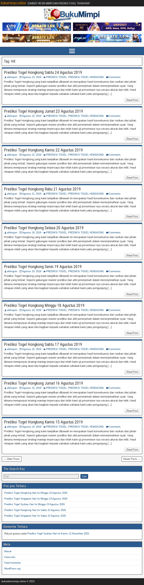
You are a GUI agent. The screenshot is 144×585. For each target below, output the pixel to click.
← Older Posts (12, 459)
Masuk (8, 551)
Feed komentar (12, 562)
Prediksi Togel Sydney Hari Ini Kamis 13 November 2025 (58, 533)
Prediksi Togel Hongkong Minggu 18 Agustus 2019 (44, 305)
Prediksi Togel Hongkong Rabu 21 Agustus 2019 (42, 189)
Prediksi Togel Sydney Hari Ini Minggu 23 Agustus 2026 (34, 504)
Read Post (132, 100)
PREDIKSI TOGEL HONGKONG (86, 77)
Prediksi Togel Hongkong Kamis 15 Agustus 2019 (43, 422)
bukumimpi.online (13, 3)
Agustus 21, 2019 (31, 193)
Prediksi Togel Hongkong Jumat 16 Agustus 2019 (43, 383)
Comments (115, 77)
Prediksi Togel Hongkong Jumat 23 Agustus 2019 (43, 111)
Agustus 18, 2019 (31, 310)
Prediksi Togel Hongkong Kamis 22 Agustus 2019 (43, 150)
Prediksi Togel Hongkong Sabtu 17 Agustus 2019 (43, 344)
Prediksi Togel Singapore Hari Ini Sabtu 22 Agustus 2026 (35, 515)
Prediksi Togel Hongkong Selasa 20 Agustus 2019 (44, 227)
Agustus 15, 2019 (31, 388)
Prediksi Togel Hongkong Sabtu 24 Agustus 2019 (43, 72)
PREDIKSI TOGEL (56, 77)
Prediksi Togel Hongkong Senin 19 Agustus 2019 (43, 266)
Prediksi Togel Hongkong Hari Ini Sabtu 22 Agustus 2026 (35, 510)
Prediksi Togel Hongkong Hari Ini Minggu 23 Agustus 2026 (35, 492)
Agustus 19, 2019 (31, 232)
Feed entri (9, 557)
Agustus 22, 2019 (31, 116)
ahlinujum (12, 77)
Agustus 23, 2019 (31, 77)
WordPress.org (12, 568)
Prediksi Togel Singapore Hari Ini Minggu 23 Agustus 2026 (35, 498)
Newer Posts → (131, 459)
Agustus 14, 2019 (31, 426)
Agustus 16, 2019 (31, 349)
